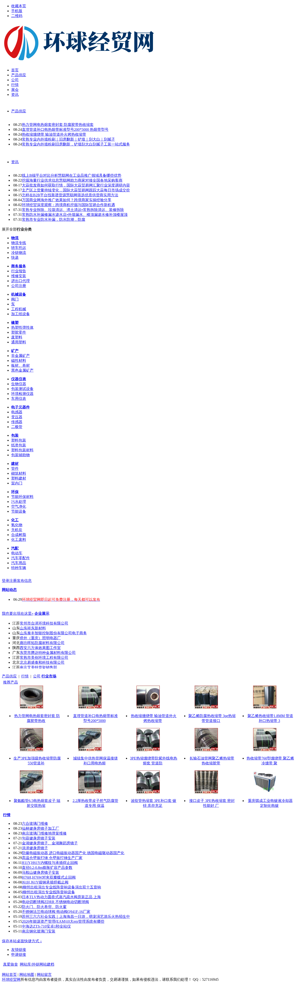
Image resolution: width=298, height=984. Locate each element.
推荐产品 (10, 682)
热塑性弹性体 (22, 327)
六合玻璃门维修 (35, 823)
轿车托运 (18, 248)
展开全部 (9, 229)
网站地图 (26, 975)
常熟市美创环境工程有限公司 (44, 657)
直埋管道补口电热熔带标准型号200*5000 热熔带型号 (65, 129)
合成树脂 (18, 535)
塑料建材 (18, 478)
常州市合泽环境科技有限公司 (44, 623)
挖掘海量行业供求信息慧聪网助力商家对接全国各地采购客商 (72, 180)
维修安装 (18, 276)
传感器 (16, 422)
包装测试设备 (22, 389)
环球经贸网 (11, 979)
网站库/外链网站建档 (37, 964)
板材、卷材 (20, 365)
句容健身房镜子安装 (38, 838)
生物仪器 (18, 384)
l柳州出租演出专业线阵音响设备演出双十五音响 (61, 887)
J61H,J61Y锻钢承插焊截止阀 (45, 882)
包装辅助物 (20, 455)
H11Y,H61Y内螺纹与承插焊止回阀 (50, 863)
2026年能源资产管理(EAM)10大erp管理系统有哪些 (63, 921)
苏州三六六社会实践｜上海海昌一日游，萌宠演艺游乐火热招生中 (76, 916)
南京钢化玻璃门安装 (38, 931)
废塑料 (16, 337)
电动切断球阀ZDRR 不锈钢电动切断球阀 (55, 902)
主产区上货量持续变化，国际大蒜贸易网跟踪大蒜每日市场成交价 (76, 190)
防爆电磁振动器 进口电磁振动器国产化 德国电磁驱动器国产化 (73, 853)
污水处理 (18, 502)
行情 (25, 676)
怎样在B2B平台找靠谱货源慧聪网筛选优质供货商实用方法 (70, 195)
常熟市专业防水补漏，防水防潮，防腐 (53, 219)
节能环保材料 (22, 497)
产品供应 (18, 111)
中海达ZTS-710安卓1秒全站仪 (46, 926)
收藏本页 (18, 6)
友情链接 (18, 950)
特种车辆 (18, 568)
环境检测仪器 (22, 394)
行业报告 (18, 271)
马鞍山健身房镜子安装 (40, 872)
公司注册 (18, 286)
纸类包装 (18, 445)
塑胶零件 (18, 332)
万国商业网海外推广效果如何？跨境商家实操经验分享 (66, 200)
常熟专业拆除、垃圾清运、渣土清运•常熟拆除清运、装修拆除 (73, 210)
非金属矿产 (20, 356)
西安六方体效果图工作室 (40, 648)
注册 (13, 581)
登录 (5, 581)
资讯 (15, 162)
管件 (15, 468)
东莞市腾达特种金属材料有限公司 (48, 653)
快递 (15, 257)
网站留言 (44, 975)
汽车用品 (18, 563)
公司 (37, 676)
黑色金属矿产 (22, 370)
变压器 (16, 417)
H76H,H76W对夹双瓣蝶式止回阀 (49, 877)
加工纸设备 (20, 314)
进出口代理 (20, 281)
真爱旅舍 (10, 964)
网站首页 (9, 975)
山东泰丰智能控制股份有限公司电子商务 (53, 633)
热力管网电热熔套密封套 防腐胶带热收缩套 (58, 125)
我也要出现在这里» (18, 613)
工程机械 (18, 309)
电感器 (16, 412)
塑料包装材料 (22, 450)
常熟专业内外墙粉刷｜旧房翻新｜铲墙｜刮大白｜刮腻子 (68, 139)
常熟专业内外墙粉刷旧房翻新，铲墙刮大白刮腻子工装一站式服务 (76, 144)
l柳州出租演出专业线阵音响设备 (48, 892)
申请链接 (18, 954)
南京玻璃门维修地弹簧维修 (44, 833)
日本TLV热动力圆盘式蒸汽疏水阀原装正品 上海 (61, 897)
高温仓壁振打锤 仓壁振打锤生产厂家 (52, 858)
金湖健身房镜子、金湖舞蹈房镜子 (50, 843)
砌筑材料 (18, 473)
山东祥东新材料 (33, 628)
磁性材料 (18, 361)
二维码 (16, 16)
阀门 (15, 299)
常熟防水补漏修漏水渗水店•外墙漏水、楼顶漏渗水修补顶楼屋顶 (75, 215)
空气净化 (18, 506)
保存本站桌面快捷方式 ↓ (22, 941)
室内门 (16, 483)
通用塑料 (18, 342)
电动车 (16, 553)
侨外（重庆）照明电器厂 (40, 638)
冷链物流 (18, 253)
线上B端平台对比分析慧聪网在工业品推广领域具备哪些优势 (71, 175)
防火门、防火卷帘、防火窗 (44, 907)
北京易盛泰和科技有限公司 (42, 662)
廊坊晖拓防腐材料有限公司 (42, 643)
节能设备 (18, 511)
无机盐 (16, 530)
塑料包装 (18, 440)
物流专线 (18, 243)
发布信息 (24, 581)
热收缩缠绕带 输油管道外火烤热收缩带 (54, 134)
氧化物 (16, 525)
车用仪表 (18, 399)
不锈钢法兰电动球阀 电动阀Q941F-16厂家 (56, 912)
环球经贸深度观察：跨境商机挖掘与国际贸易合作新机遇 (68, 205)
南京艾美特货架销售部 (38, 667)
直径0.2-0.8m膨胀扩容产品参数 (47, 868)
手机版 (16, 11)
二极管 (16, 427)
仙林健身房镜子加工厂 (40, 828)
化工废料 (18, 540)
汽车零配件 (20, 558)
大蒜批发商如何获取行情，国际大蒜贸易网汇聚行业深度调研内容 (76, 185)
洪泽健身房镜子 (35, 848)
